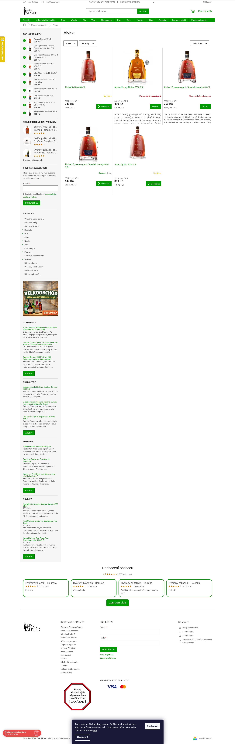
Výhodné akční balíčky (34, 219)
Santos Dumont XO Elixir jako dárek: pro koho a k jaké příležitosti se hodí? (40, 343)
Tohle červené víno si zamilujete (37, 446)
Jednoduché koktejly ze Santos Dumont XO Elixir (40, 388)
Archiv (28, 373)
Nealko (27, 241)
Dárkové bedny (31, 263)
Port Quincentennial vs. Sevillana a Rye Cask (40, 522)
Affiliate (64, 658)
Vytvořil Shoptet (205, 738)
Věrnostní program (69, 641)
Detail (155, 107)
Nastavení (82, 737)
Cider (26, 237)
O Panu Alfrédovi (68, 648)
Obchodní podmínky (69, 662)
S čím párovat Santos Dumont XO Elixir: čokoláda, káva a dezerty (40, 329)
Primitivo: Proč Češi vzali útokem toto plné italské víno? (39, 475)
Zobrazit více (117, 603)
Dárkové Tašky (30, 222)
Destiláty (28, 230)
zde (95, 730)
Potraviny (28, 252)
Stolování (28, 259)
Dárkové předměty (32, 274)
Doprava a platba (68, 644)
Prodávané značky (69, 637)
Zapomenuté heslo (108, 658)
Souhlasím (152, 726)
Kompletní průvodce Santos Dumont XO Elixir (40, 505)
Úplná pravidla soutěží (70, 669)
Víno (26, 245)
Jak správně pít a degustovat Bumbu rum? (39, 418)
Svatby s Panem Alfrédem (102, 2)
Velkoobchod (66, 672)
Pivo (26, 234)
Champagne (29, 248)
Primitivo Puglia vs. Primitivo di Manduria (36, 460)
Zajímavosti (66, 655)
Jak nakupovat (67, 651)
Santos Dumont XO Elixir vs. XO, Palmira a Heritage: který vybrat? (37, 358)
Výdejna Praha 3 (68, 634)
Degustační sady (31, 226)
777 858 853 (187, 632)
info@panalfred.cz (190, 628)
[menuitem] (26, 20)
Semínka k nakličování (34, 256)
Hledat (143, 11)
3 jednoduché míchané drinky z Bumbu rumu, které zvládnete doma (40, 403)
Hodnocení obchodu (130, 2)
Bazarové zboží (31, 270)
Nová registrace (107, 655)
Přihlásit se (31, 203)
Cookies (64, 665)
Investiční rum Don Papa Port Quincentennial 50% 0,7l (36, 539)
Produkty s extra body (33, 267)
